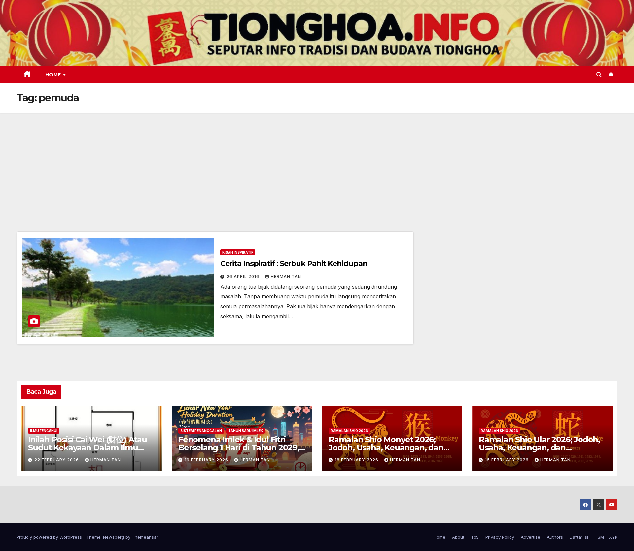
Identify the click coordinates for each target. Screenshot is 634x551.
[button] (599, 74)
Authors (555, 537)
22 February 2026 (57, 459)
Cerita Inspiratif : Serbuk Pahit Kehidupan (294, 263)
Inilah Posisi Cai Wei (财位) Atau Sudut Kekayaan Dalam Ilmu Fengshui (87, 448)
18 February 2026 (357, 459)
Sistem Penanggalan (201, 431)
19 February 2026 (207, 459)
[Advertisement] (317, 162)
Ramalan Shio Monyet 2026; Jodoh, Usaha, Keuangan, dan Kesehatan (386, 448)
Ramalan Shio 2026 (349, 431)
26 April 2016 (244, 276)
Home (54, 74)
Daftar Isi (579, 537)
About (458, 537)
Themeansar (145, 537)
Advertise (530, 537)
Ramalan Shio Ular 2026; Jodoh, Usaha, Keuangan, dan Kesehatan (539, 448)
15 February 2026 (507, 459)
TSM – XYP (606, 537)
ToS (475, 537)
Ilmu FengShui (43, 431)
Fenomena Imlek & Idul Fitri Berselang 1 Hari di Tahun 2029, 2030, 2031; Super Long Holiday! (238, 448)
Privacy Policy (499, 537)
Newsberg (113, 537)
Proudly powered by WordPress (50, 537)
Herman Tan (286, 276)
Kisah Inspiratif (237, 252)
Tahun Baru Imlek (245, 431)
